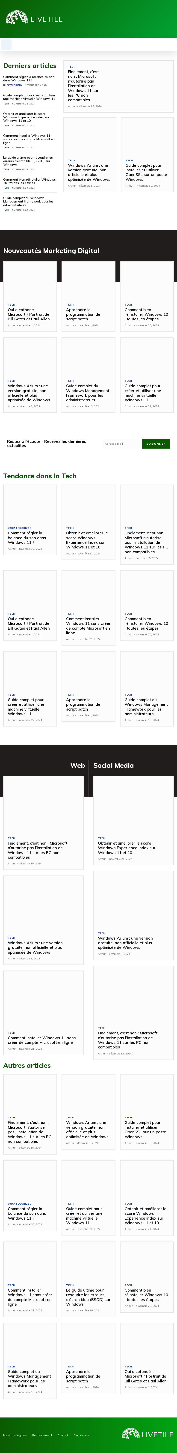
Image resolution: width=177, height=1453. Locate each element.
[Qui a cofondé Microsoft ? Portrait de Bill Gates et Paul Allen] (30, 280)
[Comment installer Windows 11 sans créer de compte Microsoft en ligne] (88, 589)
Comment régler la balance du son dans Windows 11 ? (28, 78)
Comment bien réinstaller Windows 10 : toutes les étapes (29, 181)
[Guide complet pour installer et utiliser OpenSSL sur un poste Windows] (147, 136)
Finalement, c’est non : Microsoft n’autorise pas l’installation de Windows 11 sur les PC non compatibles (83, 85)
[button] (6, 44)
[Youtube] (171, 19)
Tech (6, 103)
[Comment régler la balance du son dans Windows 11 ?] (30, 503)
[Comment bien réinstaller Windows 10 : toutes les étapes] (147, 280)
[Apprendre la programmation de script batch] (88, 280)
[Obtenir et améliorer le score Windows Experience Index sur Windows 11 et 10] (88, 503)
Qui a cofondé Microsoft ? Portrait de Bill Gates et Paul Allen (29, 314)
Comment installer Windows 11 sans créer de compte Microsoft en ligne (29, 139)
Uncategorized (12, 85)
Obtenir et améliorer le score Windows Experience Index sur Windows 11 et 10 (26, 117)
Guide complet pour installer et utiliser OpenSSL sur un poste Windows (146, 172)
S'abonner (156, 443)
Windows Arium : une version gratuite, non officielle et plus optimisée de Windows (89, 172)
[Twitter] (164, 19)
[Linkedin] (157, 19)
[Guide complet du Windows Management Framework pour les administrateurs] (88, 356)
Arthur (72, 106)
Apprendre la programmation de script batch (83, 314)
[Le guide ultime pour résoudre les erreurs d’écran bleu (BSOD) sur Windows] (88, 1260)
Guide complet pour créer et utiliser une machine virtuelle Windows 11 (29, 97)
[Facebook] (150, 19)
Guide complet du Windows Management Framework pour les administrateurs (28, 201)
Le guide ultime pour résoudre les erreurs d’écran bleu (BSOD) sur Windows (28, 161)
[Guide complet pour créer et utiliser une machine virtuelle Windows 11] (147, 356)
